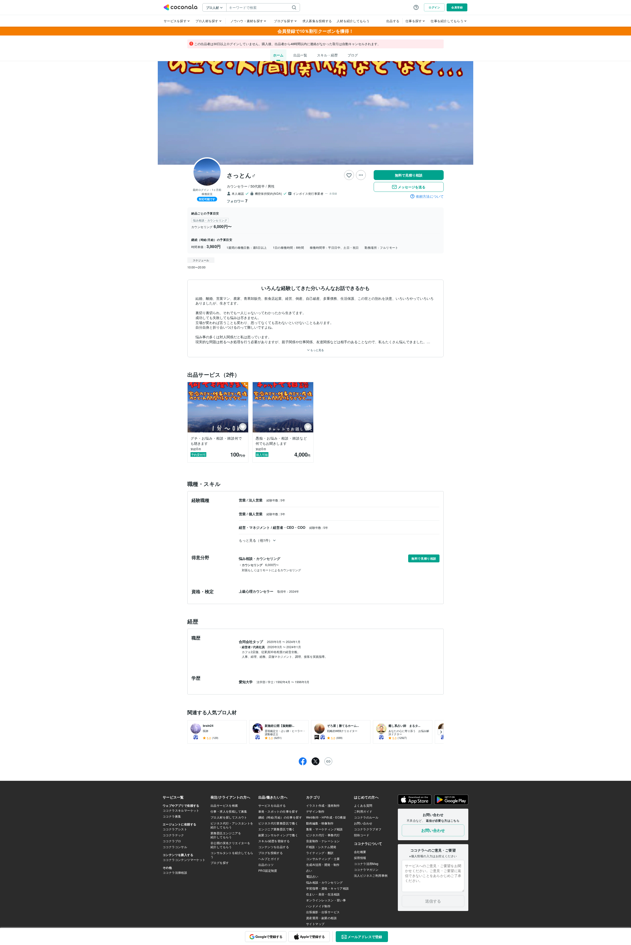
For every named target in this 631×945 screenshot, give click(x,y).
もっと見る (317, 350)
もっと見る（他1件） (255, 540)
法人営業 (256, 500)
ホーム (278, 55)
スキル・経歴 (327, 55)
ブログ (353, 55)
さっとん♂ (241, 175)
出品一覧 (300, 55)
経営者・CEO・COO (289, 527)
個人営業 (256, 513)
